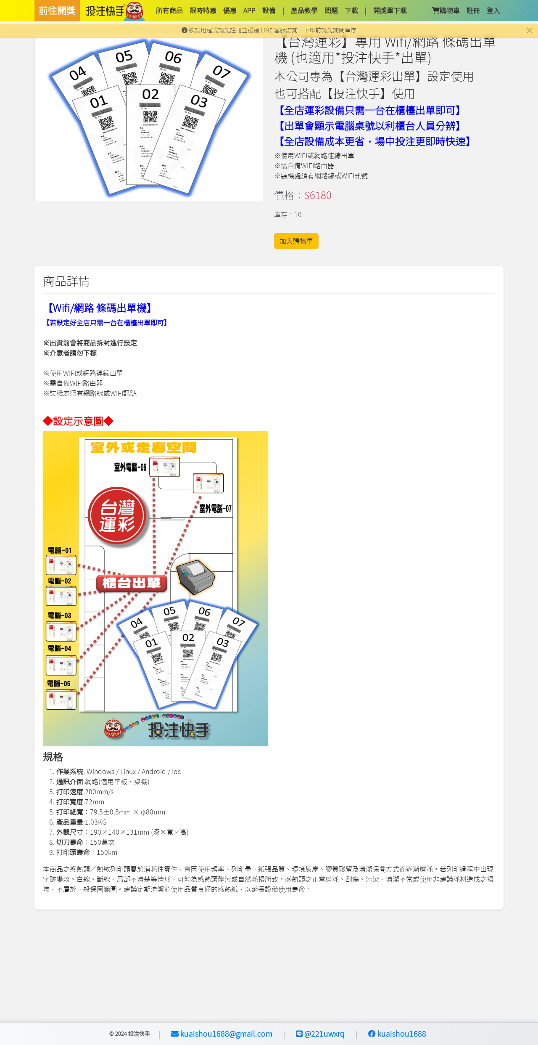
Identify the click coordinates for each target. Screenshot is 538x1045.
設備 (269, 10)
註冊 (473, 10)
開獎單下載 (390, 10)
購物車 (450, 10)
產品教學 (304, 10)
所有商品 (169, 10)
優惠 (230, 10)
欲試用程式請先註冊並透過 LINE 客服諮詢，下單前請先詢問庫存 (271, 30)
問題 (331, 10)
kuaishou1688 (401, 1033)
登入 (493, 10)
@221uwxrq (324, 1033)
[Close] (529, 30)
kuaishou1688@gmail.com (225, 1033)
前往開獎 (57, 10)
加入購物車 (296, 241)
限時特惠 (203, 10)
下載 (351, 10)
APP (249, 10)
